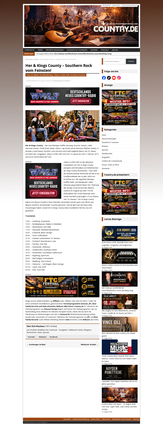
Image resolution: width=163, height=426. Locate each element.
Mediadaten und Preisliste (121, 419)
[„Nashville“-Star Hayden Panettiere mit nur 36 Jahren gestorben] (120, 372)
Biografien (106, 157)
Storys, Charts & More (110, 165)
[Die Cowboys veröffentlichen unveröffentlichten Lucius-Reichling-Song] (120, 279)
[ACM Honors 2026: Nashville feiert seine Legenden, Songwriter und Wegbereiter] (120, 233)
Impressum (116, 5)
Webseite (42, 337)
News (40, 50)
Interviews (106, 168)
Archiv (115, 50)
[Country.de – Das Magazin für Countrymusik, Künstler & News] (81, 26)
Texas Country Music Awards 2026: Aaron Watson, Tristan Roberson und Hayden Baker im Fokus (119, 358)
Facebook (54, 337)
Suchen (131, 61)
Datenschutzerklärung (129, 5)
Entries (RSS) (95, 419)
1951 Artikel (51, 326)
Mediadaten (107, 5)
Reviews (94, 50)
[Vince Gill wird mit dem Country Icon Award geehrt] (120, 324)
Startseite (29, 50)
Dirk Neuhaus (58, 81)
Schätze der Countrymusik (112, 161)
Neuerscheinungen (54, 50)
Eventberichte (107, 153)
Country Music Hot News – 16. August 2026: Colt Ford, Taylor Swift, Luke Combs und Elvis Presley (119, 407)
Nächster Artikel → (89, 344)
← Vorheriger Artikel (36, 344)
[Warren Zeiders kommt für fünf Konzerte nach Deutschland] (120, 256)
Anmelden (67, 419)
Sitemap (136, 419)
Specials (105, 50)
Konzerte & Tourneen (77, 50)
